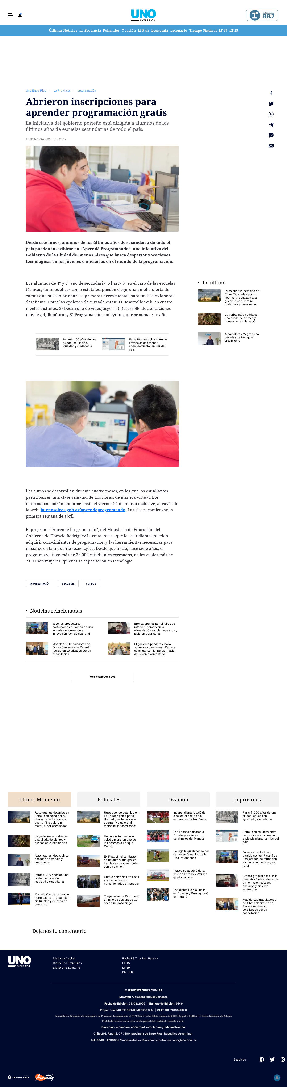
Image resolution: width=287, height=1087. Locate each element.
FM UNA (128, 972)
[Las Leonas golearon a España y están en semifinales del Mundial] (178, 836)
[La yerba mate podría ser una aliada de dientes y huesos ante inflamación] (229, 319)
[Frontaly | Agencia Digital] (41, 1077)
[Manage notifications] (277, 1077)
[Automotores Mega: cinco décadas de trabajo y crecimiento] (229, 338)
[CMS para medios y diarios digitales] (18, 1077)
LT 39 (223, 30)
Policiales (111, 30)
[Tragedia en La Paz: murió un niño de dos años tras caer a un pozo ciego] (108, 901)
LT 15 (233, 30)
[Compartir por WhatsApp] (271, 114)
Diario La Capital (64, 958)
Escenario (178, 30)
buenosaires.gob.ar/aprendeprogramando (83, 510)
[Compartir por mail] (271, 145)
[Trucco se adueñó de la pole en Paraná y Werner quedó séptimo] (178, 875)
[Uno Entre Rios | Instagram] (283, 1059)
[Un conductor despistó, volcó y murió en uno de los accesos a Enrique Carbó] (108, 841)
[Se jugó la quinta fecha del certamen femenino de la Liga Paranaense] (178, 855)
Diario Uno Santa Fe (66, 967)
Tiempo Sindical (203, 30)
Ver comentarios (102, 677)
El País (143, 30)
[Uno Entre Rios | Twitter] (272, 1059)
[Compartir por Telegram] (271, 124)
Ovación (129, 30)
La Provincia (90, 30)
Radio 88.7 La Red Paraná (140, 958)
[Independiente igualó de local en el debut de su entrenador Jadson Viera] (178, 817)
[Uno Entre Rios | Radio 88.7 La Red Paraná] (261, 15)
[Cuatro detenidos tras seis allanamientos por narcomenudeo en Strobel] (108, 881)
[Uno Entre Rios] (143, 15)
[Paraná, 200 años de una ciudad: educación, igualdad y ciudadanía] (67, 344)
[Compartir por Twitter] (271, 103)
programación (87, 90)
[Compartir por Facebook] (271, 93)
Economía (159, 30)
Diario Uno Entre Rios (67, 963)
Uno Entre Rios (36, 90)
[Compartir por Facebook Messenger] (271, 135)
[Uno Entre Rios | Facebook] (262, 1059)
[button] (10, 15)
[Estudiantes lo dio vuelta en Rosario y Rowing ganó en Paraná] (178, 894)
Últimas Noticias (63, 30)
